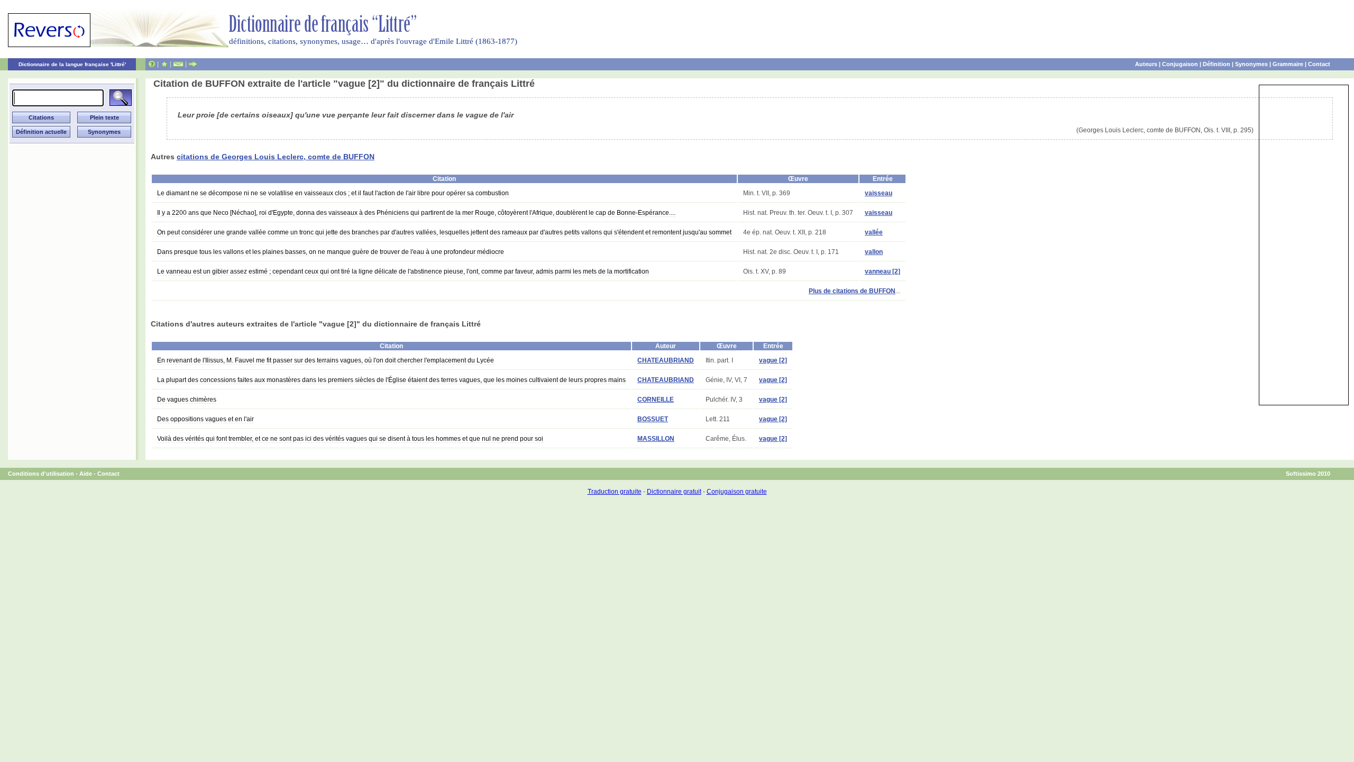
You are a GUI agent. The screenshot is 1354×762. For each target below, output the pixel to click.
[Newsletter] (178, 64)
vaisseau (878, 193)
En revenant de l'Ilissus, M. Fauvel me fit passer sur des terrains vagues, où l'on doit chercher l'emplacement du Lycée (325, 360)
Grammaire (1288, 64)
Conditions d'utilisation (41, 473)
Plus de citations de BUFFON (852, 291)
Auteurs (1146, 64)
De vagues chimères (186, 399)
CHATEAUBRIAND (665, 360)
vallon (874, 252)
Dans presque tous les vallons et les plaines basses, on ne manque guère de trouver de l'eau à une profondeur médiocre (330, 252)
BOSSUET (652, 419)
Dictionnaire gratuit (674, 491)
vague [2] (773, 360)
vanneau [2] (882, 271)
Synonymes (1251, 64)
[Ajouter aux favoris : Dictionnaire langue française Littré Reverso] (164, 64)
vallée (874, 232)
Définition (1216, 64)
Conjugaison (1180, 64)
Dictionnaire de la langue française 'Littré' (72, 64)
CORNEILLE (655, 399)
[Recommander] (192, 64)
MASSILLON (655, 438)
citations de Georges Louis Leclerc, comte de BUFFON (275, 156)
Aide (85, 473)
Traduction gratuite (615, 491)
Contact (1319, 64)
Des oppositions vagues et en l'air (205, 419)
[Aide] (151, 64)
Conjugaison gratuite (737, 491)
